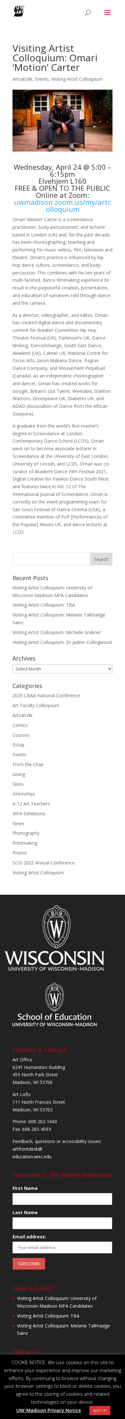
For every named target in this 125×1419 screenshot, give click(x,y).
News (18, 823)
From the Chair (28, 764)
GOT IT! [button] (99, 1410)
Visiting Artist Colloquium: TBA (44, 605)
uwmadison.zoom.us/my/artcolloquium (62, 205)
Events (42, 79)
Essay (18, 745)
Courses (21, 735)
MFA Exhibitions (29, 813)
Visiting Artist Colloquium (77, 79)
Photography (26, 833)
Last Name (25, 1212)
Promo (20, 853)
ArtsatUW (22, 79)
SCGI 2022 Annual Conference (44, 863)
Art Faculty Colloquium (36, 705)
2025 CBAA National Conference (46, 695)
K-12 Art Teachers (31, 804)
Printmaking (25, 843)
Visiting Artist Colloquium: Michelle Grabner (57, 632)
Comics (20, 725)
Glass (18, 784)
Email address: (29, 1237)
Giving (19, 774)
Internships (24, 794)
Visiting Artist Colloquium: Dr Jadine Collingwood (62, 642)
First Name (25, 1188)
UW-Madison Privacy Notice (48, 1410)
